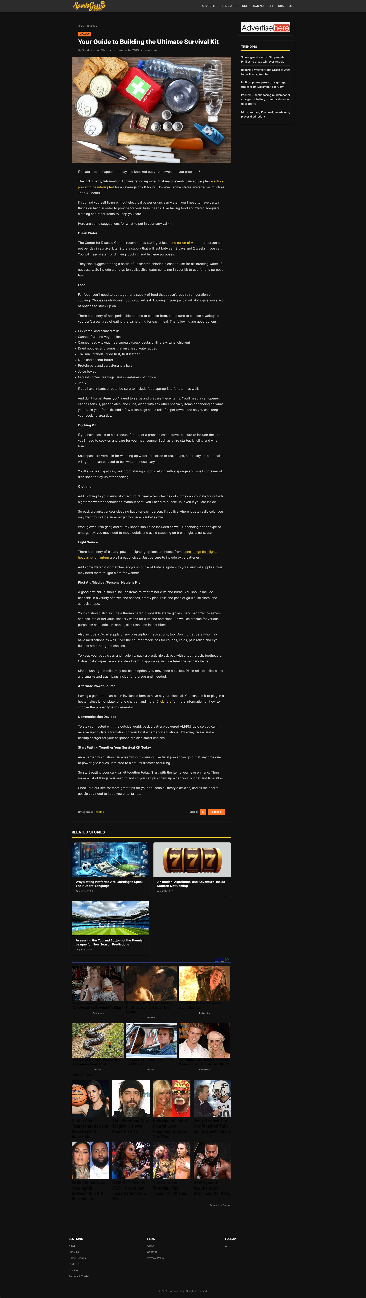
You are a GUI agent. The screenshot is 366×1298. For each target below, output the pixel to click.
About (150, 1245)
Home (81, 26)
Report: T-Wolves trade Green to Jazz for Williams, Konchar (265, 72)
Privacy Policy (156, 1257)
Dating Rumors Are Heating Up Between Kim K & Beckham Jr (89, 1190)
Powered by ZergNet (220, 1205)
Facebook (216, 811)
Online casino (253, 5)
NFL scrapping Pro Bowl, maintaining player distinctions (265, 114)
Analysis (74, 1251)
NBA (281, 5)
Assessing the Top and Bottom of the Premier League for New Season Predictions (110, 942)
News (72, 1245)
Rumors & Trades (79, 1276)
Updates (92, 26)
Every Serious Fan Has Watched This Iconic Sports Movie (212, 1126)
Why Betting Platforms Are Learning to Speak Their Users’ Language (109, 884)
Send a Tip (230, 5)
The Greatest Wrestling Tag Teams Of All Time (170, 1188)
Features (74, 1264)
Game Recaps (77, 1257)
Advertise (210, 5)
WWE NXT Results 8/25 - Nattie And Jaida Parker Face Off (129, 1190)
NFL (271, 5)
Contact (152, 1251)
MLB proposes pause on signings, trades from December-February (263, 84)
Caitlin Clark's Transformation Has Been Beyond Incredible (90, 1128)
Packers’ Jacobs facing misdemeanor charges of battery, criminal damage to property (265, 99)
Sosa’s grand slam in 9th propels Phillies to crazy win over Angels (262, 59)
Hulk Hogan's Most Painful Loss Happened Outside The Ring (170, 1128)
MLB (292, 5)
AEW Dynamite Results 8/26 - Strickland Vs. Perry (212, 1188)
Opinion (73, 1270)
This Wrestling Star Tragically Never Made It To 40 (130, 1126)
